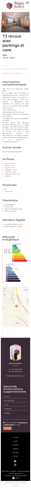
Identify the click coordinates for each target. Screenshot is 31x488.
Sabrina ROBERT (15, 363)
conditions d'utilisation (18, 483)
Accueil (4, 65)
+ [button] (4, 289)
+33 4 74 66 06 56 (16, 369)
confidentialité (7, 483)
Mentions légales (24, 471)
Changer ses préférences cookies (16, 475)
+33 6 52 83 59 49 (16, 371)
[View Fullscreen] (4, 294)
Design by (17, 478)
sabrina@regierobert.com (16, 376)
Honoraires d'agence (16, 473)
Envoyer (7, 428)
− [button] (4, 291)
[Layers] (26, 289)
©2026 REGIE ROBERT (9, 471)
